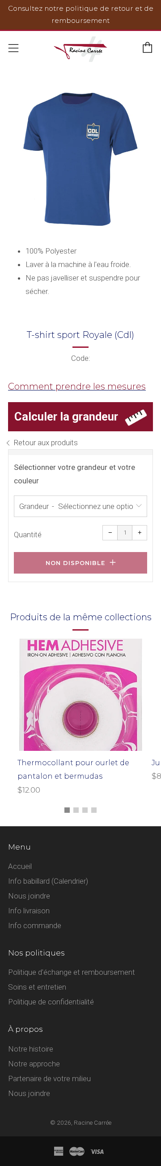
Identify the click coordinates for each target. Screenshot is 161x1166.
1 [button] (67, 810)
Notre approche (34, 1063)
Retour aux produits (45, 442)
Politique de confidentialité (51, 1001)
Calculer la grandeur (66, 416)
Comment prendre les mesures (77, 386)
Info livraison (29, 910)
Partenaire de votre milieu (49, 1078)
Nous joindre (29, 895)
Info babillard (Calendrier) (48, 881)
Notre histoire (30, 1048)
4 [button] (94, 810)
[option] (80, 161)
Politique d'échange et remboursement (71, 972)
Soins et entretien (37, 986)
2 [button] (76, 810)
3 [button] (85, 810)
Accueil (20, 866)
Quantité (28, 534)
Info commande (34, 925)
